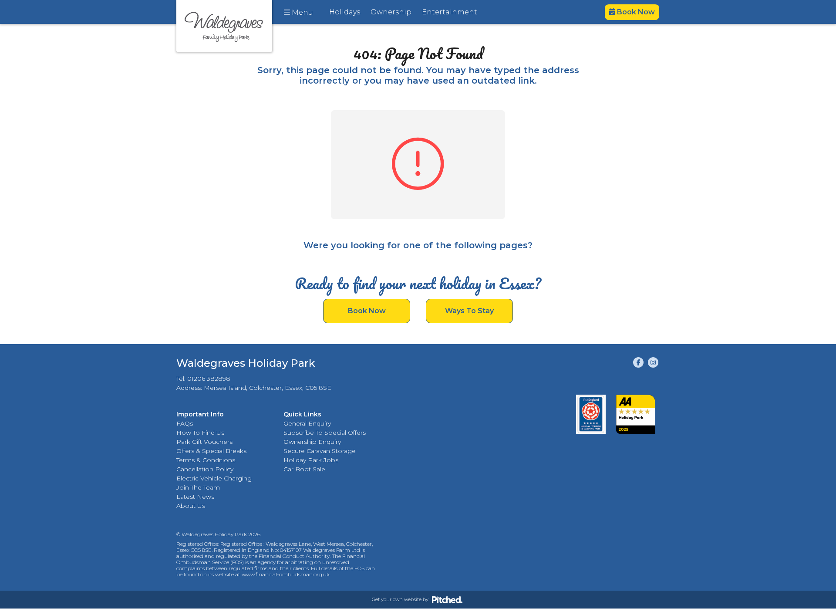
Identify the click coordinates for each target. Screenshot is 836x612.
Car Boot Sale (304, 469)
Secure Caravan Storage (319, 451)
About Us (190, 506)
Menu (301, 12)
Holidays (344, 12)
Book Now (635, 12)
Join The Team (198, 487)
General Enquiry (307, 423)
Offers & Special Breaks (211, 451)
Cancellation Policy (204, 469)
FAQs (184, 423)
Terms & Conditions (205, 460)
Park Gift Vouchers (204, 442)
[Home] (224, 26)
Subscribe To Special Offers (324, 432)
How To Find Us (200, 432)
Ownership (391, 12)
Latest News (195, 496)
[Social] (638, 362)
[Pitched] (447, 599)
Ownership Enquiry (312, 442)
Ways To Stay (469, 311)
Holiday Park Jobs (310, 460)
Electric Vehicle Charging (214, 478)
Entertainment (449, 12)
